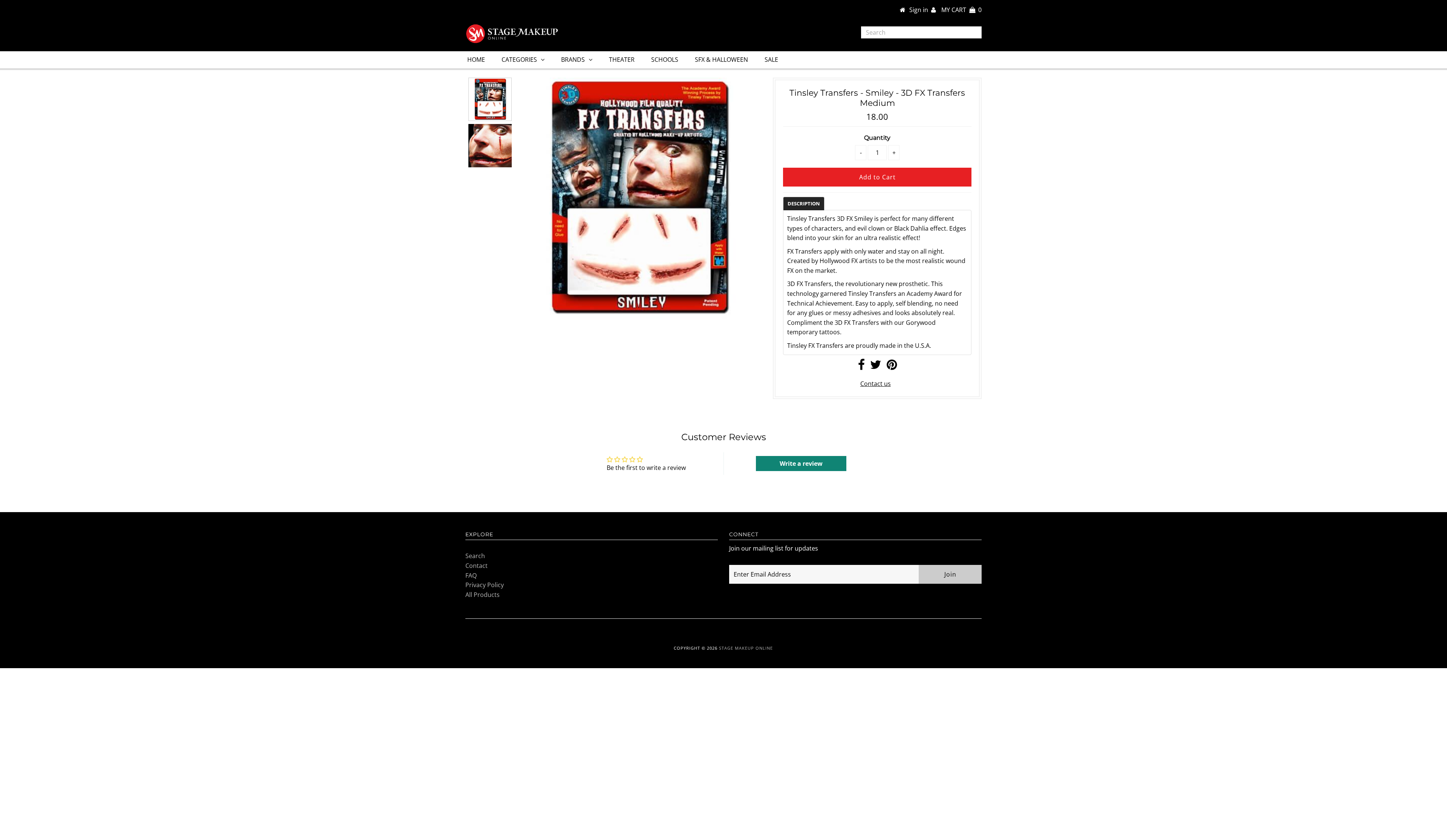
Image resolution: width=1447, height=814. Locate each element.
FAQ (471, 575)
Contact (476, 566)
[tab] (803, 203)
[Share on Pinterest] (892, 367)
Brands (573, 59)
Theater (622, 59)
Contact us (875, 383)
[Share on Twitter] (875, 367)
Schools (664, 59)
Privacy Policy (484, 585)
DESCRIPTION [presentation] (804, 203)
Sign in (920, 10)
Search (475, 556)
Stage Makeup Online (746, 648)
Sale (771, 59)
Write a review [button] (801, 463)
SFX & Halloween (721, 59)
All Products (482, 595)
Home (476, 59)
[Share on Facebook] (861, 367)
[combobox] (921, 32)
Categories (519, 59)
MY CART (961, 10)
